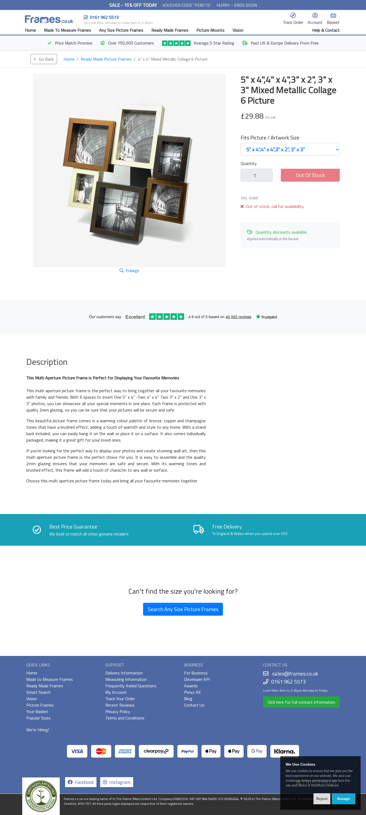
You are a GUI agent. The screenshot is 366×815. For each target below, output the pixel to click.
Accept (343, 798)
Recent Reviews (120, 705)
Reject (322, 798)
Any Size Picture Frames (121, 30)
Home (30, 30)
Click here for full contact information (301, 702)
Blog (188, 698)
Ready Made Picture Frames (106, 59)
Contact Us (194, 705)
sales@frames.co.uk (295, 673)
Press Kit (192, 692)
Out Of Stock (310, 175)
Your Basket (37, 711)
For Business (196, 673)
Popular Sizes (38, 718)
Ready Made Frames (169, 30)
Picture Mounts (210, 30)
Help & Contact (326, 30)
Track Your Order (120, 698)
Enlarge (132, 270)
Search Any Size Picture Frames (183, 609)
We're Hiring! (37, 729)
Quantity (249, 163)
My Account (116, 692)
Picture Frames (40, 705)
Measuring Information (126, 679)
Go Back (46, 59)
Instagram (118, 782)
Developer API (197, 679)
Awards (191, 685)
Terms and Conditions (124, 718)
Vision (238, 30)
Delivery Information (124, 673)
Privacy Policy (117, 711)
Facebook (83, 782)
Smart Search (38, 692)
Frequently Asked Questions (130, 685)
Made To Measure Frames (67, 30)
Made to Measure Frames (49, 679)
